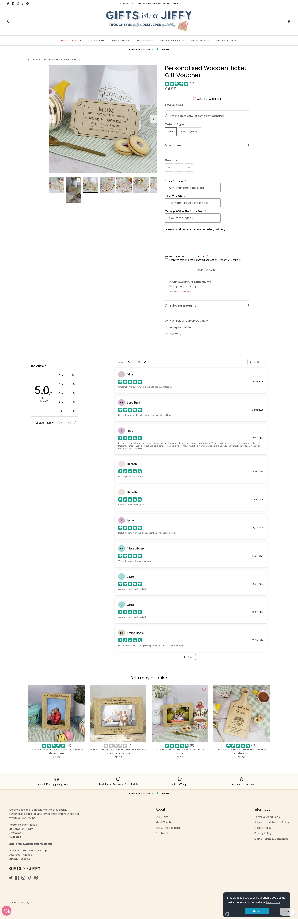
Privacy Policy (262, 833)
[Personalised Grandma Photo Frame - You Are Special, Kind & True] (118, 713)
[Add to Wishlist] (81, 689)
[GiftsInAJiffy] (149, 21)
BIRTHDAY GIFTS (200, 40)
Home (31, 59)
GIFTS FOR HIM (97, 40)
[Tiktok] (22, 3)
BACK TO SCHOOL (71, 40)
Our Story (162, 817)
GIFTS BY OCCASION (172, 40)
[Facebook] (13, 3)
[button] (67, 375)
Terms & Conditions (267, 817)
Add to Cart (207, 269)
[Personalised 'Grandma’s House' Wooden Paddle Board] (241, 713)
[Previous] (52, 119)
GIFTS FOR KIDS (144, 40)
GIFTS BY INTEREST (227, 40)
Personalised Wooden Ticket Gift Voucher (58, 59)
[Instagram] (18, 3)
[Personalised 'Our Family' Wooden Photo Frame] (180, 713)
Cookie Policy (262, 828)
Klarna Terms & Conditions (271, 838)
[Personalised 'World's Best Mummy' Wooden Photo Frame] (56, 713)
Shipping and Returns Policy (271, 822)
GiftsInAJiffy (23, 902)
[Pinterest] (27, 3)
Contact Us (163, 833)
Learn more (273, 902)
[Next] (153, 119)
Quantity (171, 160)
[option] (103, 119)
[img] (176, 84)
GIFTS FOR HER (120, 40)
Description (173, 145)
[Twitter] (8, 3)
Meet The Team (166, 822)
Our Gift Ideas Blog (168, 828)
